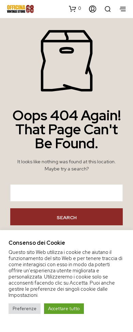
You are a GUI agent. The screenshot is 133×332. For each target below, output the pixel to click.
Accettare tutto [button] (64, 309)
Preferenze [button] (24, 309)
